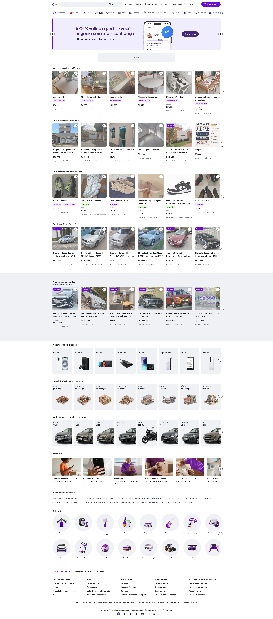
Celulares (150, 13)
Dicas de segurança (88, 602)
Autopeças (137, 13)
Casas (54, 595)
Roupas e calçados (162, 587)
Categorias (61, 13)
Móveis (177, 13)
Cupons (89, 13)
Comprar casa (165, 502)
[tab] (62, 571)
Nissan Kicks (150, 498)
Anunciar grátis (212, 4)
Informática (216, 13)
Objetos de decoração (198, 595)
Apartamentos (126, 579)
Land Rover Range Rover (111, 498)
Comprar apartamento (136, 502)
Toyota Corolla (140, 498)
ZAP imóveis (185, 602)
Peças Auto (125, 583)
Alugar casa (176, 502)
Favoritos (76, 13)
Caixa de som (57, 502)
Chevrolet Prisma (127, 498)
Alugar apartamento (152, 502)
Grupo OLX (175, 602)
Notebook (66, 502)
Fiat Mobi (159, 498)
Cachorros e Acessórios (96, 595)
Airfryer (198, 498)
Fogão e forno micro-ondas (80, 502)
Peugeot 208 (68, 498)
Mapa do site (150, 602)
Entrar (191, 4)
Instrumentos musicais (198, 587)
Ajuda (77, 602)
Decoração (164, 13)
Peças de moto (195, 591)
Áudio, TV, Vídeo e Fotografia (98, 591)
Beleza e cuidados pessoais (166, 595)
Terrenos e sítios (162, 583)
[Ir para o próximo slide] (222, 93)
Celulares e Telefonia (61, 579)
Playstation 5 (207, 498)
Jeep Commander (95, 498)
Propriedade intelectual (135, 602)
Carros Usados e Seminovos (63, 583)
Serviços (124, 591)
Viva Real (194, 602)
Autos (124, 13)
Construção (202, 13)
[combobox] (91, 4)
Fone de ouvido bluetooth (99, 502)
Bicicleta (124, 502)
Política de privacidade (117, 602)
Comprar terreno (187, 502)
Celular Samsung (189, 498)
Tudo (101, 13)
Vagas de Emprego (128, 587)
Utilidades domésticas (198, 583)
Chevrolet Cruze (169, 498)
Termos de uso (102, 602)
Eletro (189, 13)
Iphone (179, 498)
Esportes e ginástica (163, 591)
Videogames (92, 587)
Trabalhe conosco (163, 602)
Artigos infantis (161, 579)
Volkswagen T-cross (81, 498)
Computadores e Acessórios (64, 591)
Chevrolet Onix (57, 498)
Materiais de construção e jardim (134, 595)
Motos (55, 587)
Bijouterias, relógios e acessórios (202, 579)
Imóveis (112, 13)
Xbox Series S (114, 502)
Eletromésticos (93, 583)
